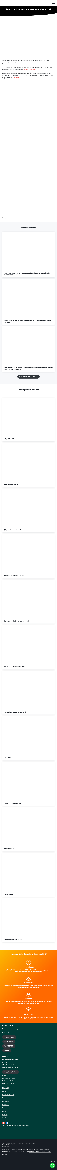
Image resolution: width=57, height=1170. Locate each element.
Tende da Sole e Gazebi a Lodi (14, 666)
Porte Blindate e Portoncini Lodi (15, 712)
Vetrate (10, 218)
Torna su (52, 1161)
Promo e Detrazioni (8, 1094)
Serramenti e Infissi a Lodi (13, 940)
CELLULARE (8, 1042)
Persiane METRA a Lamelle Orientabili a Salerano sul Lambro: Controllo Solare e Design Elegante (28, 368)
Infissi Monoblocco (10, 439)
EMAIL (6, 1050)
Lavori (4, 1108)
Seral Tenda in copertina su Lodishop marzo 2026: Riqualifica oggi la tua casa (27, 321)
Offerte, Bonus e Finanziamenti (14, 530)
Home (4, 1091)
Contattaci (16, 78)
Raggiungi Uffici (10, 1072)
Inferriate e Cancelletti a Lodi (14, 575)
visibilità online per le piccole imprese (34, 1149)
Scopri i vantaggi (30, 69)
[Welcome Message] (52, 1165)
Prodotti (4, 1098)
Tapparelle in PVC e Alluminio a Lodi (16, 621)
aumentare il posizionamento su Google (40, 1151)
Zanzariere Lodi (9, 848)
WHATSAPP (8, 1046)
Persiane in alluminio (11, 484)
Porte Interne (8, 894)
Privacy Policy (6, 1146)
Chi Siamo (7, 757)
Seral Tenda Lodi (6, 1149)
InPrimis (46, 1149)
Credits (4, 1118)
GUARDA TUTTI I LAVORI (28, 376)
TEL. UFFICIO (9, 1037)
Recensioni (5, 1104)
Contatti (4, 1111)
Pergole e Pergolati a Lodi (12, 803)
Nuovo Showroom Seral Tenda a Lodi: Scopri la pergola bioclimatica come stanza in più (27, 274)
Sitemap (4, 1114)
